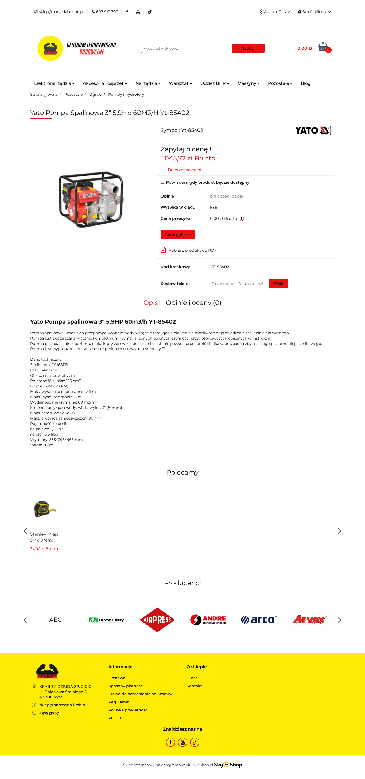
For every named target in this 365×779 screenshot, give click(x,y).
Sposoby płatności (126, 686)
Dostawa (116, 678)
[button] (120, 667)
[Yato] (313, 130)
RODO (114, 718)
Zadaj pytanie (178, 234)
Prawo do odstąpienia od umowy (140, 694)
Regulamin (119, 702)
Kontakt (194, 686)
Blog (306, 83)
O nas (192, 678)
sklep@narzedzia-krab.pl (62, 705)
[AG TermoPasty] (106, 620)
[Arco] (258, 620)
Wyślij (278, 283)
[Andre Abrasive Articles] (208, 620)
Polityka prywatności (128, 710)
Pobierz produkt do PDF (193, 250)
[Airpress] (157, 620)
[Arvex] (309, 620)
